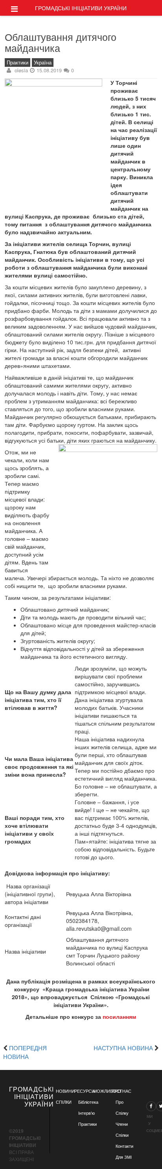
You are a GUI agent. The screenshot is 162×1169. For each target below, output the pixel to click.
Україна (43, 62)
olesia (21, 70)
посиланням (119, 1016)
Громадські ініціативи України (81, 8)
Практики (17, 62)
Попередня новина (25, 1052)
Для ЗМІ (124, 1157)
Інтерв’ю (86, 1113)
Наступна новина (123, 1047)
